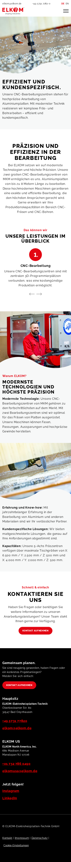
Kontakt (7, 837)
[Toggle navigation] (66, 11)
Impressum (22, 837)
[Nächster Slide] (39, 294)
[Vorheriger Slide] (32, 294)
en (67, 3)
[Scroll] (64, 855)
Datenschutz (39, 837)
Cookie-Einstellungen (16, 845)
